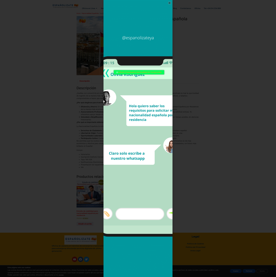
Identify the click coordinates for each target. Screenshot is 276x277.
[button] (169, 3)
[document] (138, 138)
